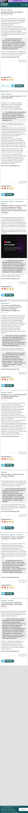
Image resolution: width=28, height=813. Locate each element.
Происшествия (19, 201)
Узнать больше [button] (14, 812)
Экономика (4, 472)
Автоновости (4, 201)
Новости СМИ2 (3, 91)
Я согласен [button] (23, 809)
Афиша (3, 94)
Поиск (22, 5)
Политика (3, 10)
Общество (10, 10)
